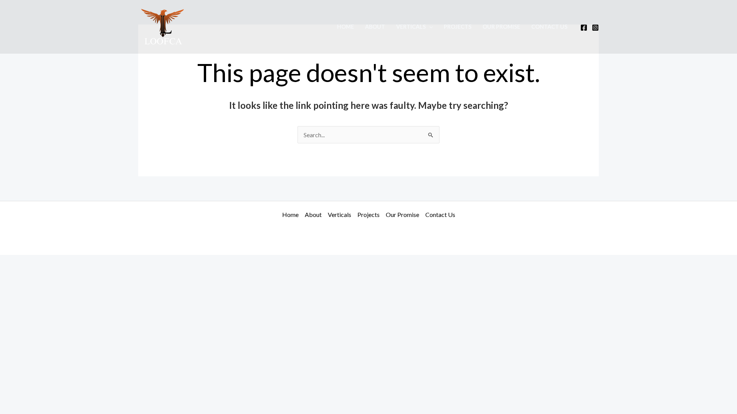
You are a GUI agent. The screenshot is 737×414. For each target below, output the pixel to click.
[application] (429, 26)
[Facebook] (583, 27)
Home (345, 26)
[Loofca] (163, 26)
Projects (457, 26)
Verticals (411, 26)
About (375, 26)
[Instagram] (595, 27)
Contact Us (549, 26)
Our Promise (501, 26)
